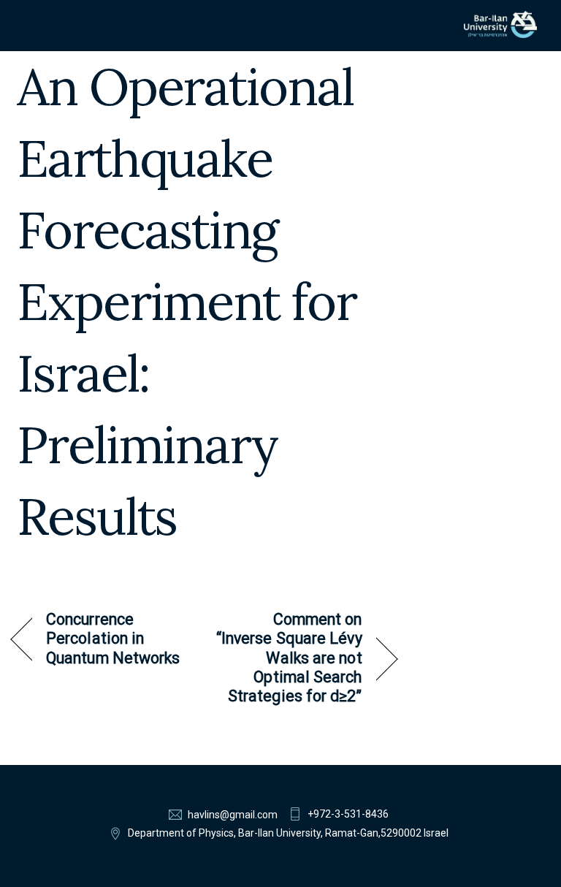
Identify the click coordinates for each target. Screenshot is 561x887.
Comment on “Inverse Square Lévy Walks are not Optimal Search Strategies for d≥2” (288, 658)
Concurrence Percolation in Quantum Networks (113, 638)
